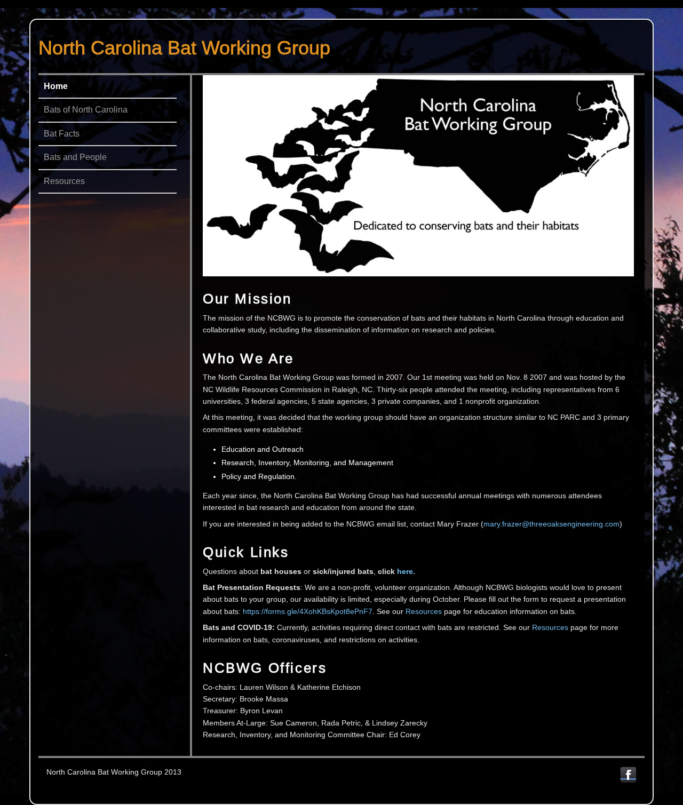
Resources (64, 181)
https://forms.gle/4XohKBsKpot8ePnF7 (307, 611)
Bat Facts (62, 133)
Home (56, 86)
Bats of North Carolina (86, 109)
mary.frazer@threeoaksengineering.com (551, 524)
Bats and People (75, 157)
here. (406, 571)
